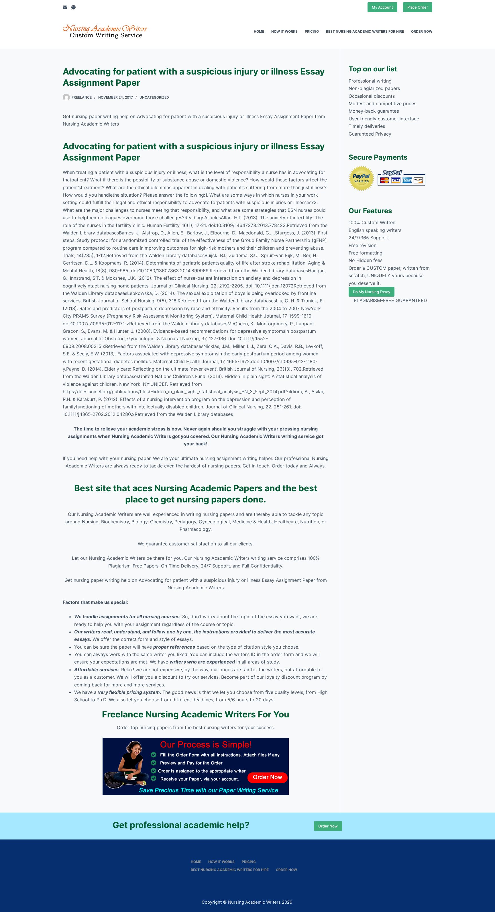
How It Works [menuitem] (284, 31)
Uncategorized (154, 97)
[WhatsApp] (73, 7)
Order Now (328, 826)
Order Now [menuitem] (421, 31)
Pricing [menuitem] (312, 31)
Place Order (417, 7)
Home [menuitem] (259, 31)
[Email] (65, 7)
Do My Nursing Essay (371, 291)
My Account (382, 7)
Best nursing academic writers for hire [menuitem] (365, 31)
